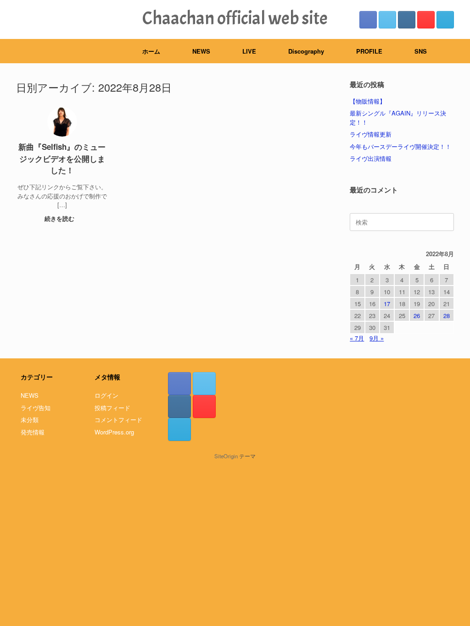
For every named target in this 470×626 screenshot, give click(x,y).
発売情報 (33, 432)
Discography (306, 51)
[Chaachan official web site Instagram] (406, 19)
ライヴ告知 (35, 407)
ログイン (106, 395)
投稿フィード (112, 407)
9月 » (376, 338)
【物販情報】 (368, 101)
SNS (420, 51)
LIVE (249, 51)
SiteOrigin (226, 456)
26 (417, 315)
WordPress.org (114, 432)
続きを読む (60, 218)
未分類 (30, 419)
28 (446, 315)
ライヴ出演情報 (371, 158)
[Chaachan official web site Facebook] (368, 19)
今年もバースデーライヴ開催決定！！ (400, 146)
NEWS (201, 51)
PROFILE (369, 51)
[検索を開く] (456, 51)
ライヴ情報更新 (371, 134)
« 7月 (357, 338)
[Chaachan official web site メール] (445, 19)
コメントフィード (118, 419)
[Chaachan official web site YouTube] (426, 19)
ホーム (151, 51)
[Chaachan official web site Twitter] (387, 19)
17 (387, 303)
